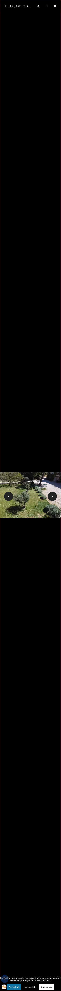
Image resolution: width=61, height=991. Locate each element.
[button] (4, 986)
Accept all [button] (14, 987)
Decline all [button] (30, 987)
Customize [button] (46, 987)
